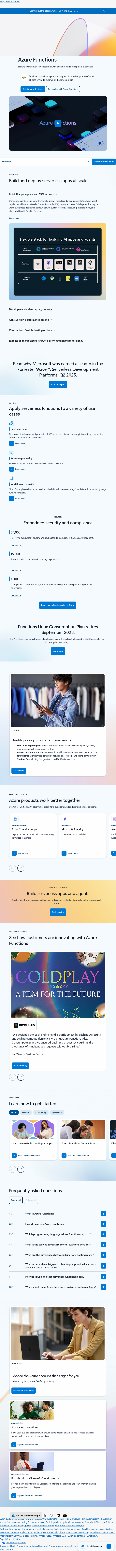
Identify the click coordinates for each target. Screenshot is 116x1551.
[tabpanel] (57, 1146)
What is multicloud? (99, 1532)
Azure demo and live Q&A (72, 1525)
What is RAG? (93, 1535)
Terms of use (76, 1545)
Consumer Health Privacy (11, 1545)
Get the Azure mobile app (28, 1515)
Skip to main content (10, 1)
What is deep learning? (27, 1535)
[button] (58, 123)
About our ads (6, 1549)
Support (56, 1525)
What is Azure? (7, 1518)
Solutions (110, 1522)
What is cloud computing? (77, 1532)
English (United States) (10, 1539)
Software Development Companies (16, 1528)
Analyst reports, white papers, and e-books (39, 1532)
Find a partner (60, 1528)
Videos (62, 1532)
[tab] (14, 1112)
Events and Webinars (9, 1532)
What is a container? (77, 1535)
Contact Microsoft (40, 1545)
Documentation (74, 1528)
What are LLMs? (60, 1535)
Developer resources (95, 1528)
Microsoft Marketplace (43, 1528)
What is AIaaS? (45, 1535)
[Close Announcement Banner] (103, 11)
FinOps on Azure (77, 1522)
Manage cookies (63, 1545)
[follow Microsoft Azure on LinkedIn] (59, 1515)
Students (109, 1528)
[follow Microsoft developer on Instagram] (52, 1515)
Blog (84, 1528)
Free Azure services (36, 1522)
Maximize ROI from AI (95, 1522)
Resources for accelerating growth (15, 1525)
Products (11, 1522)
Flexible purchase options (57, 1522)
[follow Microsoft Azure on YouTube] (65, 1515)
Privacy (52, 1545)
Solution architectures (41, 1525)
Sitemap (27, 1545)
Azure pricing (21, 1522)
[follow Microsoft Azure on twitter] (45, 1515)
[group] (33, 835)
